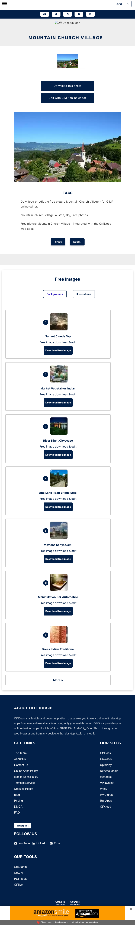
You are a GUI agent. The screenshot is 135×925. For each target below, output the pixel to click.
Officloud (105, 806)
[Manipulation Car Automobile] (59, 590)
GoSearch (20, 866)
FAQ (17, 812)
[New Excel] (79, 14)
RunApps (106, 800)
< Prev (58, 241)
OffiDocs (105, 753)
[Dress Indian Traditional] (59, 642)
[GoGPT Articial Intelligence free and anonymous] (44, 14)
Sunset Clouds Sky (58, 336)
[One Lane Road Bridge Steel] (59, 486)
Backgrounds (55, 294)
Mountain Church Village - (67, 37)
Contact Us (21, 765)
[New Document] (67, 14)
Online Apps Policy (26, 770)
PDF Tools (20, 878)
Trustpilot (22, 825)
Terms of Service (24, 782)
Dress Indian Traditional (58, 649)
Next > (77, 241)
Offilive (18, 884)
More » (58, 680)
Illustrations (83, 294)
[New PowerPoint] (90, 14)
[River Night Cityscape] (59, 433)
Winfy (103, 788)
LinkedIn (41, 843)
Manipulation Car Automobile (58, 597)
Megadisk (106, 776)
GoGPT (19, 872)
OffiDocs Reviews (60, 903)
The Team (20, 753)
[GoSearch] (56, 14)
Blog (17, 794)
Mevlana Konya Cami (58, 545)
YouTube (24, 843)
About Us (20, 759)
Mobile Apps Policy (26, 776)
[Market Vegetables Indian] (59, 381)
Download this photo (68, 85)
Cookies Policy (23, 788)
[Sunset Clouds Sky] (59, 329)
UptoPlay (106, 765)
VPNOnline (107, 782)
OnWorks (106, 759)
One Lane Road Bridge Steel (58, 492)
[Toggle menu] (4, 4)
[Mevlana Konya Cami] (59, 538)
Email (57, 843)
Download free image (58, 350)
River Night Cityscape (58, 440)
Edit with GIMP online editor (67, 98)
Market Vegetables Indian (58, 388)
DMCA (18, 806)
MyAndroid (107, 794)
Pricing (18, 800)
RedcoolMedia (109, 770)
